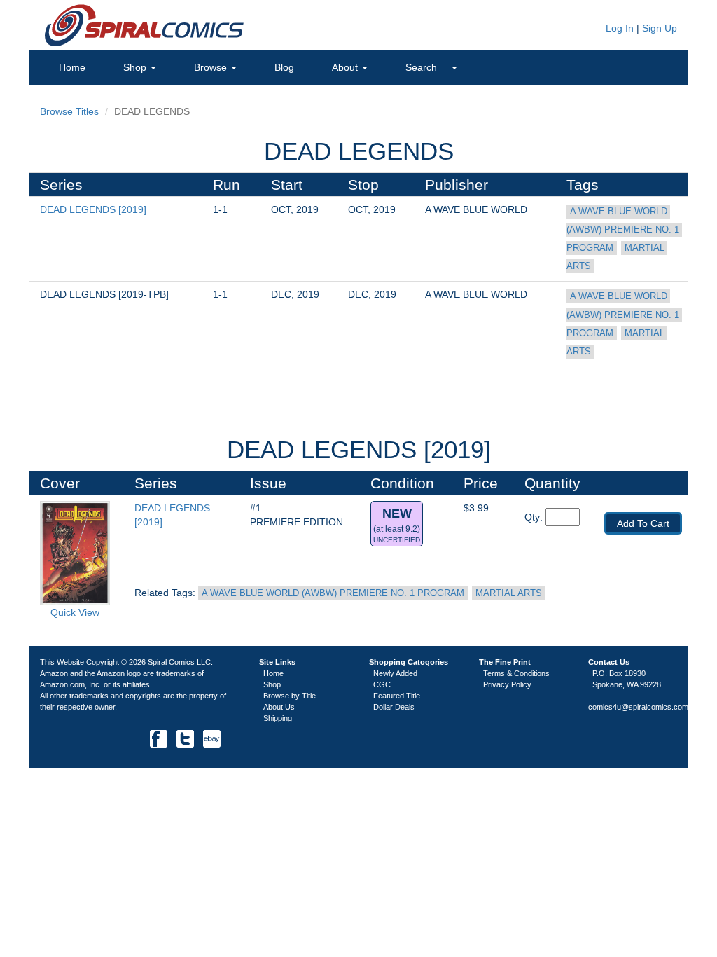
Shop (136, 67)
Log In (618, 28)
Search (422, 67)
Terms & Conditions (516, 673)
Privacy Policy (507, 684)
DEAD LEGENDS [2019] (93, 209)
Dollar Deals (394, 707)
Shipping (277, 718)
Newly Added (395, 673)
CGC (382, 684)
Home (72, 67)
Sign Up (659, 28)
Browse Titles (69, 111)
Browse (212, 67)
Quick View (74, 612)
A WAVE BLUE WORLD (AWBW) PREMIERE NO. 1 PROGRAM (624, 230)
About (346, 67)
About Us (279, 707)
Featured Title (396, 695)
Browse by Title (289, 695)
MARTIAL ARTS (508, 593)
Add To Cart (643, 523)
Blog (284, 67)
